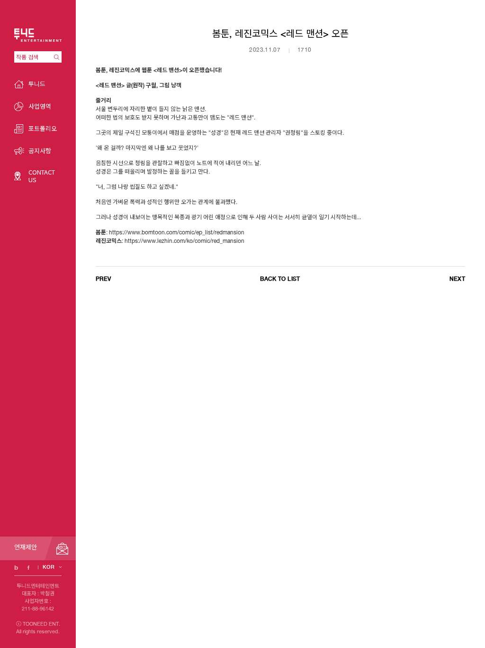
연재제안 (25, 548)
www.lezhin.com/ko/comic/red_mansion (193, 241)
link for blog (16, 567)
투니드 (36, 83)
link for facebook (28, 567)
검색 (58, 57)
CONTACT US (41, 176)
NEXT (457, 279)
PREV (103, 279)
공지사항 (39, 150)
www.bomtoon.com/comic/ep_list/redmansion (185, 233)
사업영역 (39, 106)
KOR (48, 567)
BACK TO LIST (280, 279)
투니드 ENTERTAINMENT (38, 35)
